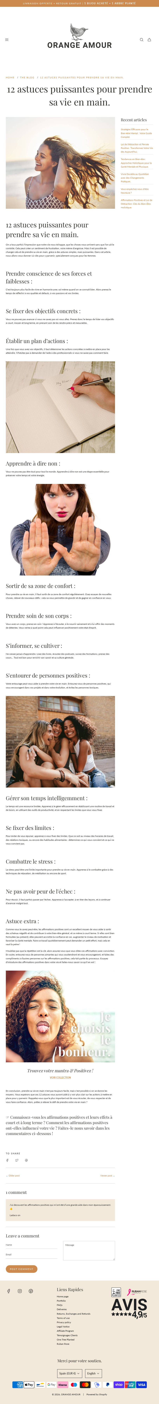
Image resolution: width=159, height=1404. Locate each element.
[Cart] (149, 40)
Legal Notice (63, 1326)
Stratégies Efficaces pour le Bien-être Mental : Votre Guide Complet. (136, 133)
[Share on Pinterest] (26, 1160)
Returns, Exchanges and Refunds (73, 1313)
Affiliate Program (65, 1330)
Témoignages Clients (67, 1335)
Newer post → (107, 1175)
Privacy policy (64, 1322)
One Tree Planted (65, 1339)
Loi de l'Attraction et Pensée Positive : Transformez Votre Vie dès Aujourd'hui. (137, 148)
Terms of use (63, 1318)
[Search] (141, 40)
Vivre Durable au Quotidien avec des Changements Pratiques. (135, 178)
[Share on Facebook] (7, 1160)
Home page (62, 1296)
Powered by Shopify (96, 1394)
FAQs (59, 1305)
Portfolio (61, 1300)
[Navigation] (7, 40)
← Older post (13, 1175)
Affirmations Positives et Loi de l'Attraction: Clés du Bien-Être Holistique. (136, 204)
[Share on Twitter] (16, 1160)
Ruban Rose (63, 1343)
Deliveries (62, 1309)
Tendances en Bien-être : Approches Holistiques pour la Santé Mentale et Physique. (136, 163)
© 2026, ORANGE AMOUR (66, 1394)
